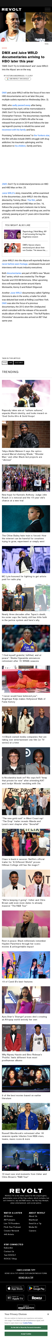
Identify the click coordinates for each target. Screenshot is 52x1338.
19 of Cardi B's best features (17, 981)
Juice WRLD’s (8, 193)
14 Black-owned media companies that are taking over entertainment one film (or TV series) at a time (24, 739)
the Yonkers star (41, 135)
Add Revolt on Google (19, 79)
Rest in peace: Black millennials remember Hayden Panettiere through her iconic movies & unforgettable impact (24, 943)
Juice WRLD (16, 292)
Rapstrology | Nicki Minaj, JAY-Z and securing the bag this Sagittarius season (35, 234)
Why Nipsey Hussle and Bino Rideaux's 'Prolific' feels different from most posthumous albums (22, 1057)
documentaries (14, 273)
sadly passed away (21, 105)
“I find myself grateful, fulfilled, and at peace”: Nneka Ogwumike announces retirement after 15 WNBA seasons (21, 658)
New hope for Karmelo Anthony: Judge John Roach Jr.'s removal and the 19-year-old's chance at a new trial (24, 497)
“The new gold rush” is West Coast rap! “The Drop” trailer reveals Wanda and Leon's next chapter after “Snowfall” (22, 821)
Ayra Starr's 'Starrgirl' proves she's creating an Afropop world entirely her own (24, 1018)
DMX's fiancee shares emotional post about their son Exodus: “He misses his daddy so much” (34, 249)
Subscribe (8, 1248)
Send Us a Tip (35, 1223)
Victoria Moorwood (15, 76)
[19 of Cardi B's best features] (26, 964)
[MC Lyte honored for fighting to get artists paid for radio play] (26, 559)
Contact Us (9, 1251)
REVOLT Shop (10, 1258)
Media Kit (33, 1227)
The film (31, 200)
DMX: (4, 184)
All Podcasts (9, 1220)
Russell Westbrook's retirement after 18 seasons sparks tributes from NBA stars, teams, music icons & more (23, 1136)
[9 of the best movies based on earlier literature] (26, 1078)
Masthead (33, 1220)
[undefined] (12, 234)
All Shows (8, 1216)
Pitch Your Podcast (12, 1227)
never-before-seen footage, (15, 264)
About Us (33, 1216)
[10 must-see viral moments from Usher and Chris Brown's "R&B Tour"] (26, 1157)
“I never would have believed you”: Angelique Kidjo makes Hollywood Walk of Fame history (23, 699)
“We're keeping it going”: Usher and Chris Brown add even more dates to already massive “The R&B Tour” (23, 903)
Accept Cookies (26, 1334)
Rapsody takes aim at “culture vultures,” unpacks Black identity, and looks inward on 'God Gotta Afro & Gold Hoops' (24, 413)
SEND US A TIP (26, 1277)
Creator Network (11, 1230)
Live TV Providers (12, 1223)
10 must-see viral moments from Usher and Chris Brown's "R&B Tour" (24, 1175)
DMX (4, 92)
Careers (32, 1230)
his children (20, 146)
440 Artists (9, 1234)
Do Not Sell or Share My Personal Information (26, 1327)
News (4, 48)
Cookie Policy (27, 1323)
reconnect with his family (14, 129)
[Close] (48, 1314)
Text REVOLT (10, 1255)
